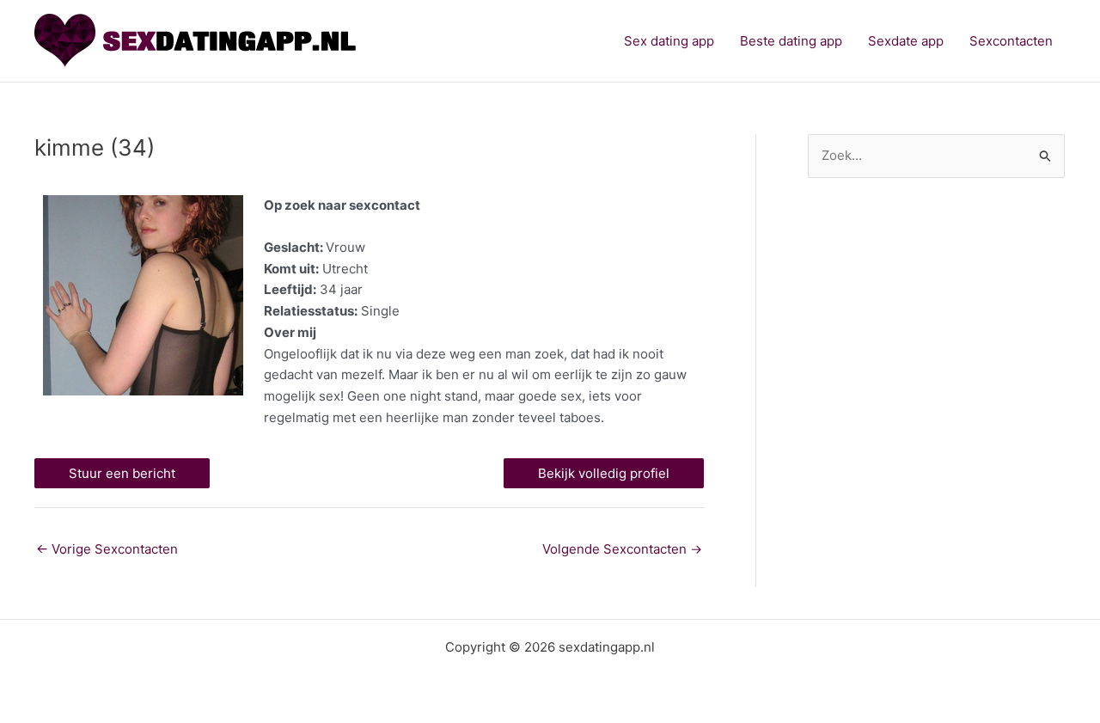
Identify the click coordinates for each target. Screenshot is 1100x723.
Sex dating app (669, 41)
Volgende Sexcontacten (622, 549)
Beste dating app (791, 41)
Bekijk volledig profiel (603, 473)
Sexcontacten (1011, 41)
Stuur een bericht (122, 473)
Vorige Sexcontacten (107, 549)
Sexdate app (906, 41)
